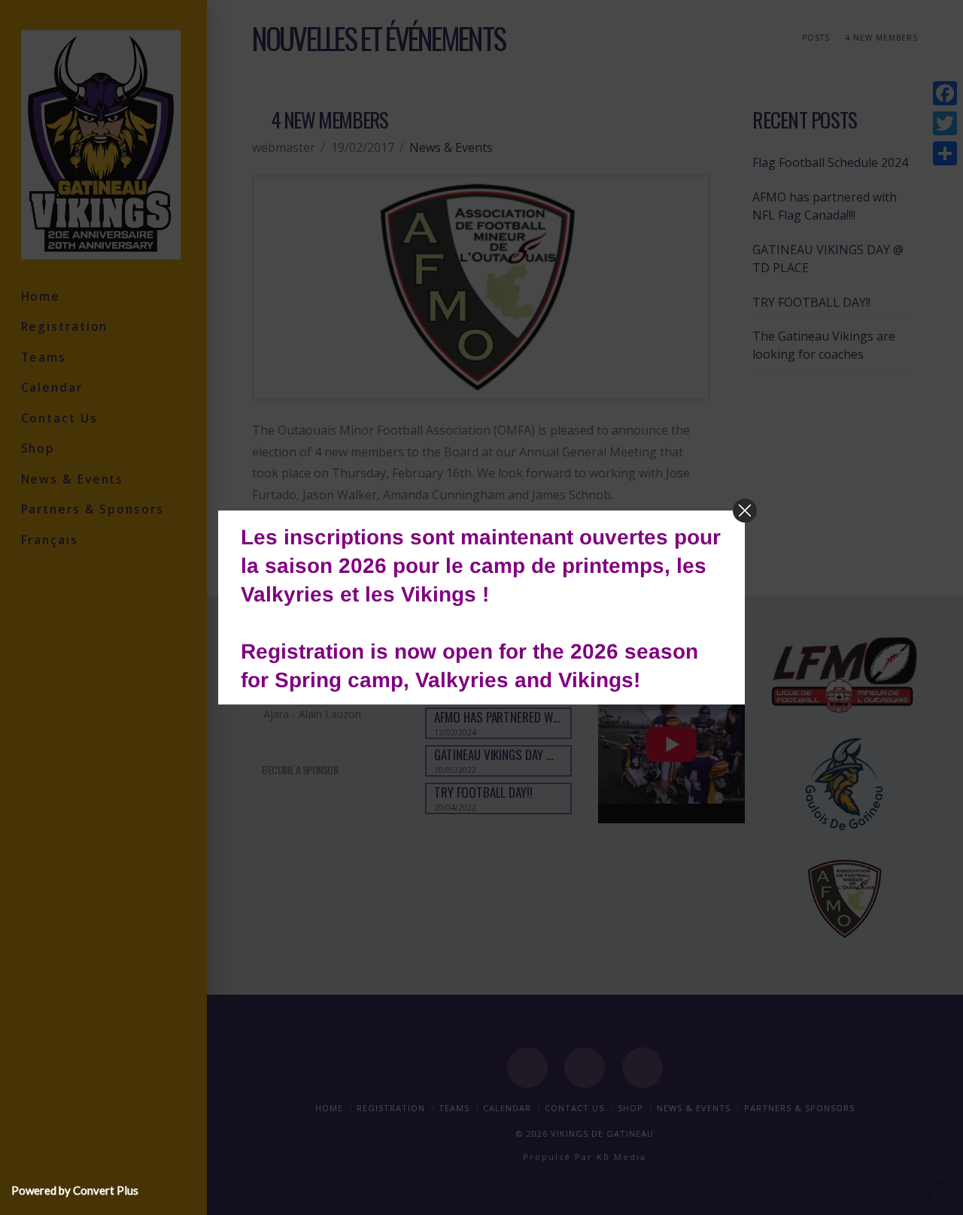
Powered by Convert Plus (74, 1190)
